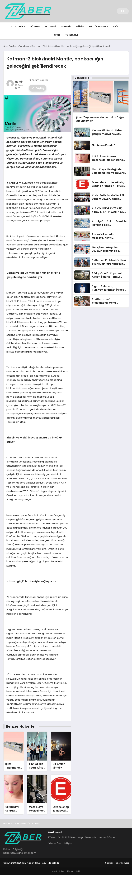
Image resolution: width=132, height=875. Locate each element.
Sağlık (117, 26)
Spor (57, 35)
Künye (52, 837)
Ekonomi (50, 26)
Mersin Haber (58, 871)
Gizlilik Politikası (66, 837)
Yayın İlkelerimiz (87, 837)
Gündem (35, 26)
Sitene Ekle (54, 843)
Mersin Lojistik (73, 871)
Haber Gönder (107, 837)
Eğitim (80, 26)
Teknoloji (71, 35)
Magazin (66, 26)
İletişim (67, 843)
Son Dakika (18, 26)
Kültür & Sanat (98, 26)
